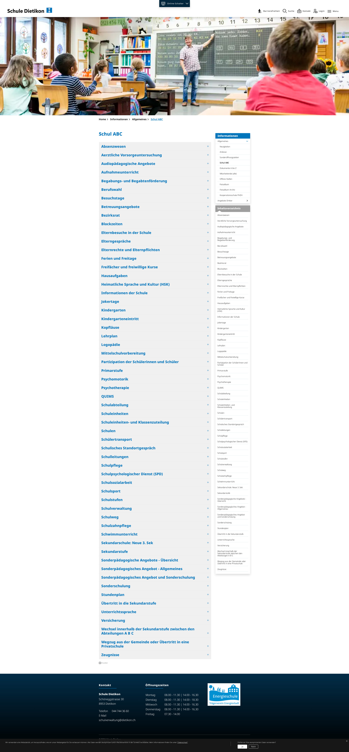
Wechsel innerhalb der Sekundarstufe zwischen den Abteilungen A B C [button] (147, 631)
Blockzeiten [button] (111, 223)
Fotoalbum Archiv (227, 189)
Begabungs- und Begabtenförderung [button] (134, 180)
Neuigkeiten (225, 146)
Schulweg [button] (110, 517)
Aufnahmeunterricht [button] (120, 172)
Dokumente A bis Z (228, 168)
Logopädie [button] (110, 344)
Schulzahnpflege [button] (116, 525)
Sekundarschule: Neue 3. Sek (230, 487)
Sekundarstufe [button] (114, 551)
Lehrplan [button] (109, 336)
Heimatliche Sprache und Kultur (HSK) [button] (135, 284)
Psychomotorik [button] (114, 379)
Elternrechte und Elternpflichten (231, 286)
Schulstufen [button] (112, 499)
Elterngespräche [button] (116, 241)
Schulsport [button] (111, 491)
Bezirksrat (221, 263)
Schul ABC (227, 163)
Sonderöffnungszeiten (229, 157)
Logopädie (221, 351)
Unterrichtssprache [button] (118, 611)
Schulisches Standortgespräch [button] (128, 447)
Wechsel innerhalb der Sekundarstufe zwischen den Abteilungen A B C (229, 553)
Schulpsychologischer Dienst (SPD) (232, 441)
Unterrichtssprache (225, 539)
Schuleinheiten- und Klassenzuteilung (226, 406)
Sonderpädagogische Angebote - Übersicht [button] (139, 560)
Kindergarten (223, 328)
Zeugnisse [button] (110, 654)
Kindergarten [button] (113, 310)
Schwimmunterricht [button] (119, 534)
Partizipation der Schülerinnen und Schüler (232, 363)
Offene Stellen (226, 179)
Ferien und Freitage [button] (118, 258)
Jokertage (221, 322)
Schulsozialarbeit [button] (116, 482)
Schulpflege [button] (112, 465)
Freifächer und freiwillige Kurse (230, 297)
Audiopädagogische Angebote (230, 226)
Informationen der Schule (228, 317)
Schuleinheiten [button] (114, 413)
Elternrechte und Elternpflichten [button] (130, 249)
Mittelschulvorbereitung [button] (123, 353)
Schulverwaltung (224, 464)
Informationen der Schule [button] (124, 292)
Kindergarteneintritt (226, 334)
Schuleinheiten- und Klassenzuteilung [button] (135, 422)
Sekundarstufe (223, 493)
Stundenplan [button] (112, 594)
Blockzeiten (222, 268)
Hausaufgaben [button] (114, 275)
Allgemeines (223, 141)
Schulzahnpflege (224, 476)
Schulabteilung (223, 393)
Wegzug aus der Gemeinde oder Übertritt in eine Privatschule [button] (145, 644)
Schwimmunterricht (226, 481)
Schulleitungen (223, 430)
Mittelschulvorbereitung (227, 357)
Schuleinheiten (223, 399)
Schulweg (221, 470)
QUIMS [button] (107, 396)
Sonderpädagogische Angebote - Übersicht (231, 499)
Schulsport (222, 453)
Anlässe (223, 152)
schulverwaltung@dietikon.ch (117, 720)
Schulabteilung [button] (114, 404)
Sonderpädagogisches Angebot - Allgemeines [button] (141, 568)
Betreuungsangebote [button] (120, 206)
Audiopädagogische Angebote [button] (128, 163)
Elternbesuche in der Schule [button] (126, 232)
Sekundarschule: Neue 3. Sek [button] (127, 542)
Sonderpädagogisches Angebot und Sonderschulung (231, 515)
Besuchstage (223, 251)
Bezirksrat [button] (110, 215)
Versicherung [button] (113, 620)
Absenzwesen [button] (113, 146)
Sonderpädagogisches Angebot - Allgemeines (231, 507)
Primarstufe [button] (112, 370)
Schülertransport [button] (116, 439)
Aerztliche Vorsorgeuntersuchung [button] (131, 155)
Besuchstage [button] (112, 198)
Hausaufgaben (223, 303)
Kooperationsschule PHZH (231, 195)
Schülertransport (224, 418)
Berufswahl (222, 246)
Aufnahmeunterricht (226, 232)
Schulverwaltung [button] (116, 508)
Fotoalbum (224, 184)
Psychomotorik (223, 376)
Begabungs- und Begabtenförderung (226, 239)
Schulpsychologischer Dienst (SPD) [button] (132, 473)
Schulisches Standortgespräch (230, 424)
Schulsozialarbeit (224, 447)
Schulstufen (222, 458)
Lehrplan (221, 345)
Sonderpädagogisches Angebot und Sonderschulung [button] (148, 577)
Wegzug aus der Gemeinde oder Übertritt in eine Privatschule (231, 562)
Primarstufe (222, 370)
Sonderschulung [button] (115, 585)
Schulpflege (222, 435)
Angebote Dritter (225, 200)
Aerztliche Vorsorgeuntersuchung (232, 220)
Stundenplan (222, 528)
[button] (103, 663)
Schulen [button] (108, 430)
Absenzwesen (223, 215)
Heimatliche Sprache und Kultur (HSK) (231, 310)
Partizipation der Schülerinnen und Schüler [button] (140, 361)
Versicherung (223, 545)
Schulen (220, 413)
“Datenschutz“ (182, 742)
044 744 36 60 (120, 711)
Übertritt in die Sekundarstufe (230, 534)
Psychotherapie (224, 382)
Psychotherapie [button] (115, 387)
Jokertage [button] (110, 301)
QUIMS (220, 387)
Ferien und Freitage (225, 291)
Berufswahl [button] (111, 189)
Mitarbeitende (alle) (228, 173)
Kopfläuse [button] (110, 327)
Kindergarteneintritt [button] (120, 318)
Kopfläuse (221, 339)
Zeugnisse (221, 569)
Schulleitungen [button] (114, 456)
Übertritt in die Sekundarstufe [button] (128, 603)
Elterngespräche (224, 280)
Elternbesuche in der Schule (229, 274)
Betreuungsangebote (226, 257)
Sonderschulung (224, 522)
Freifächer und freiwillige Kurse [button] (129, 266)
